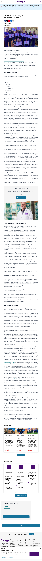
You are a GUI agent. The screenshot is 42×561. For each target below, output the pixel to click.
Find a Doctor (20, 542)
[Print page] (13, 21)
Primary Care (7, 436)
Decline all (34, 555)
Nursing (9, 12)
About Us (12, 541)
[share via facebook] (5, 21)
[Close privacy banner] (40, 548)
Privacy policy (10, 557)
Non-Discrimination (36, 543)
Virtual (6, 472)
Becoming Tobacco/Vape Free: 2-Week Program (19, 481)
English (2, 548)
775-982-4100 (3, 544)
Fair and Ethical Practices (35, 546)
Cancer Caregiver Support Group (32, 476)
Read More (9, 450)
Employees (6, 12)
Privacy (33, 541)
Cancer (30, 472)
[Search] (1, 2)
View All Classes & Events (21, 495)
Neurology (18, 438)
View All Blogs (21, 455)
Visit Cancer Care (21, 197)
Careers (6, 435)
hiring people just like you (14, 378)
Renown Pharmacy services (12, 7)
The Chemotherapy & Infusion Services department (14, 61)
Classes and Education (9, 470)
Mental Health (31, 435)
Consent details (3, 557)
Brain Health (18, 436)
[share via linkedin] (11, 21)
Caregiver (34, 472)
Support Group (31, 470)
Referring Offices (28, 545)
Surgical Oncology (7, 508)
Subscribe (21, 525)
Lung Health (22, 472)
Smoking (23, 473)
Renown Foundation (12, 544)
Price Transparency (20, 545)
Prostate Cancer (7, 510)
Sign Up (31, 534)
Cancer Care (6, 506)
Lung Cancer (6, 513)
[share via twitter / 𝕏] (7, 21)
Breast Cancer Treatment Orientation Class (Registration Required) (9, 481)
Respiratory (18, 473)
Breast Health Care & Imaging (10, 511)
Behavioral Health (31, 438)
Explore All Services (16, 516)
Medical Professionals (28, 543)
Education (10, 472)
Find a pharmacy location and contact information (26, 6)
